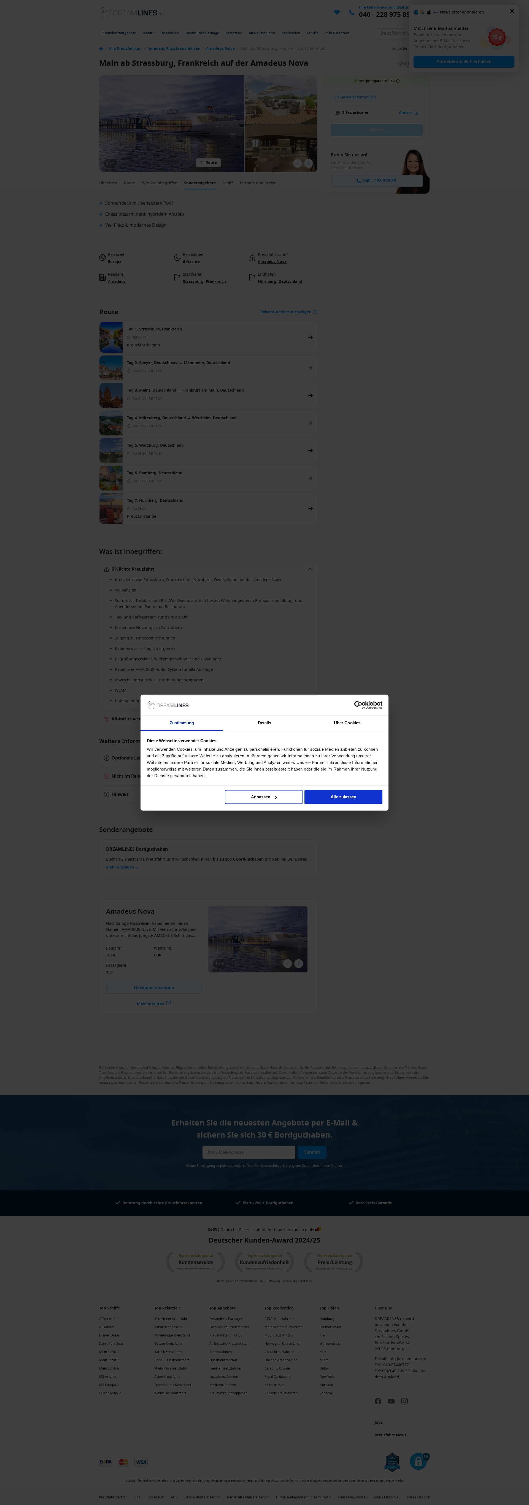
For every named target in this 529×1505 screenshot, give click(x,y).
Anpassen (260, 796)
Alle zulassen (343, 796)
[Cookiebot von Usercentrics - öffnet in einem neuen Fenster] (358, 705)
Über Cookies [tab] (347, 723)
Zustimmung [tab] (182, 723)
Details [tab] (264, 723)
